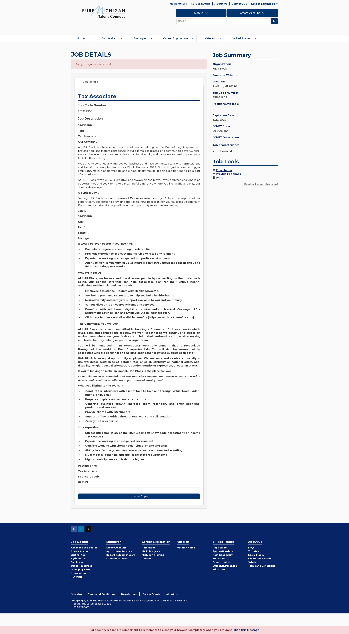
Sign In (199, 13)
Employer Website (225, 75)
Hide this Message (246, 630)
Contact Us (239, 3)
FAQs (251, 547)
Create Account (250, 13)
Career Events (200, 3)
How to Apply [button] (139, 496)
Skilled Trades (241, 38)
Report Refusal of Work (120, 555)
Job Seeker (109, 38)
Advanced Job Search (84, 547)
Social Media (256, 555)
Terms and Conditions (261, 565)
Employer (139, 38)
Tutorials (76, 576)
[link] (103, 11)
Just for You (78, 555)
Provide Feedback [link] (228, 174)
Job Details (90, 82)
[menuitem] (80, 38)
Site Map (76, 594)
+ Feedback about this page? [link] (260, 184)
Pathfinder (148, 547)
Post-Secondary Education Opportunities (222, 559)
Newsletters (178, 3)
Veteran (210, 38)
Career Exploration (175, 38)
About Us (220, 3)
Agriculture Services (119, 551)
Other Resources (81, 565)
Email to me (224, 170)
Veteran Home (186, 547)
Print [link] (219, 177)
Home (81, 38)
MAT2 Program (151, 551)
